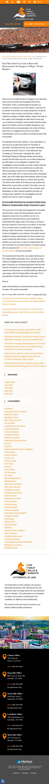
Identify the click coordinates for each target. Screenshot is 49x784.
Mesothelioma (10, 481)
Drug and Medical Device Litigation (19, 449)
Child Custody (10, 461)
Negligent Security (12, 490)
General (8, 467)
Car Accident (30, 56)
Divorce (8, 443)
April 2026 (9, 394)
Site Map (33, 773)
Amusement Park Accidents (16, 412)
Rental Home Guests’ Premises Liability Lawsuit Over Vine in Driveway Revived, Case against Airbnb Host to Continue (23, 301)
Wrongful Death (11, 548)
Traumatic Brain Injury (13, 536)
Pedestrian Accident (13, 498)
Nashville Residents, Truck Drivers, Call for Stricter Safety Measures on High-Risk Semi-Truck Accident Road (23, 312)
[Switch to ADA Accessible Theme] (3, 781)
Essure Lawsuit (11, 455)
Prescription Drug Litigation (16, 513)
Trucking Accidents (12, 539)
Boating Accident (11, 417)
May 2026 (9, 391)
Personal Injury (11, 501)
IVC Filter (8, 475)
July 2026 (8, 385)
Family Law (9, 458)
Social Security (11, 525)
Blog (25, 56)
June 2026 (9, 388)
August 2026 (10, 382)
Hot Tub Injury (10, 472)
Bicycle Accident (11, 414)
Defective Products (12, 438)
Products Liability (11, 516)
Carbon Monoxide (12, 429)
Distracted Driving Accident (15, 440)
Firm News (9, 464)
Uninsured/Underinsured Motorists (18, 542)
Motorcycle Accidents (13, 484)
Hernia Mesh (10, 469)
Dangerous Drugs (12, 435)
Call (12, 2)
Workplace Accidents (13, 545)
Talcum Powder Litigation (15, 530)
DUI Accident (10, 452)
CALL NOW (34, 24)
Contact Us (16, 773)
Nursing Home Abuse (13, 493)
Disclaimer (25, 773)
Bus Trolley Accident (13, 420)
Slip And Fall (10, 522)
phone (15, 666)
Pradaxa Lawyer (11, 507)
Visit (24, 2)
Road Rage (9, 519)
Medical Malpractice (13, 478)
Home (7, 2)
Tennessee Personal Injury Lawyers (12, 56)
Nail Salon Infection (12, 487)
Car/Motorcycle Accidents (15, 426)
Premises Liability (12, 510)
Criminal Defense (12, 432)
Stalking (8, 527)
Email (18, 2)
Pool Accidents (11, 504)
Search (29, 2)
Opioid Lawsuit (11, 496)
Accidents (9, 409)
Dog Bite (8, 446)
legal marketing (34, 767)
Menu (39, 2)
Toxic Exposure (11, 533)
